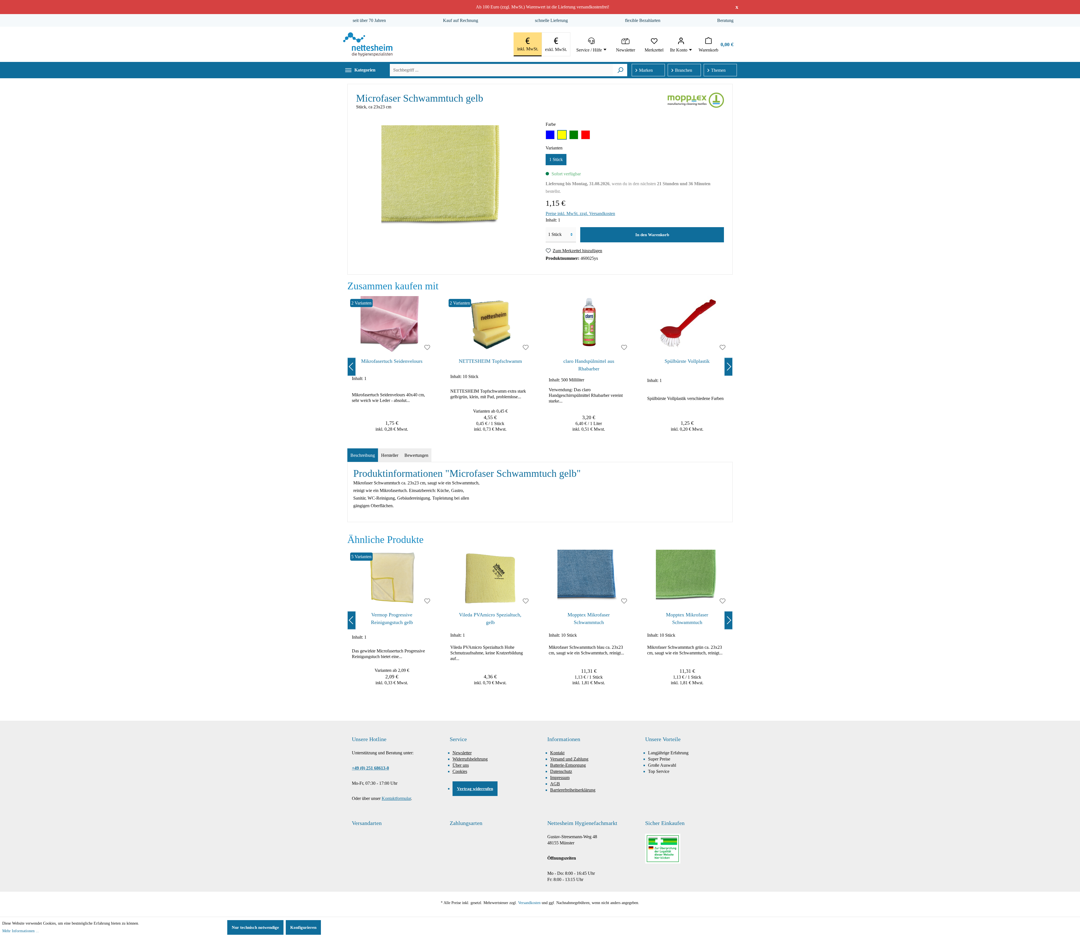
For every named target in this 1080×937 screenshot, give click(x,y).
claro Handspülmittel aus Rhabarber (588, 365)
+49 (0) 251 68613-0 (370, 768)
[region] (540, 366)
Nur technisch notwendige (255, 927)
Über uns (461, 765)
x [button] (736, 7)
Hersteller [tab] (389, 455)
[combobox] (501, 70)
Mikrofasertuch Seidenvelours (391, 361)
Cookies (460, 771)
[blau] (550, 134)
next (728, 366)
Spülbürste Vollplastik (687, 361)
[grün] (573, 134)
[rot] (585, 134)
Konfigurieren (303, 927)
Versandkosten (529, 903)
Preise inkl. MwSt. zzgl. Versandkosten (580, 213)
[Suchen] (620, 70)
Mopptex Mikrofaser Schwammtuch (589, 618)
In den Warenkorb (652, 234)
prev (351, 366)
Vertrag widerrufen (475, 788)
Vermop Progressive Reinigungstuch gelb (392, 618)
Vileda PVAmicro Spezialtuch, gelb (490, 618)
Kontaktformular (396, 798)
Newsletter (462, 752)
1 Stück (556, 159)
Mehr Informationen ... (20, 931)
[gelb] (561, 134)
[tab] (362, 455)
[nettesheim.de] (368, 44)
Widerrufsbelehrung (470, 759)
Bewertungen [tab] (416, 455)
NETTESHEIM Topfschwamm (490, 361)
